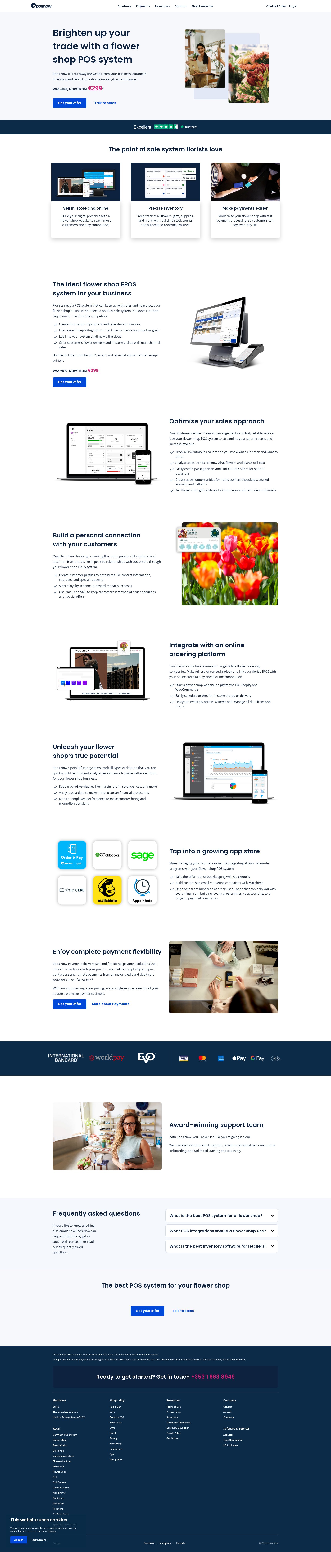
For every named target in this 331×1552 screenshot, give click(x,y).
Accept (18, 1539)
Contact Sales (276, 6)
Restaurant (116, 1448)
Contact (181, 6)
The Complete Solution (65, 1411)
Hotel (113, 1433)
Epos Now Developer (177, 1427)
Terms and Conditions (178, 1422)
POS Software (230, 1445)
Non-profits (116, 1459)
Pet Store (58, 1508)
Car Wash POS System (65, 1434)
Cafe (112, 1411)
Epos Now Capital (232, 1440)
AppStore (228, 1434)
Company (228, 1417)
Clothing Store (61, 1514)
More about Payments (110, 1004)
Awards (227, 1411)
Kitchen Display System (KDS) (69, 1417)
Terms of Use (173, 1406)
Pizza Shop (115, 1443)
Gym (112, 1427)
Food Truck (116, 1422)
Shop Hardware (202, 6)
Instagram (165, 1543)
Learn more (38, 1539)
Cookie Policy (173, 1433)
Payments (143, 6)
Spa (112, 1454)
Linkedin (181, 1543)
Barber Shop (59, 1440)
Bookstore (58, 1498)
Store (56, 1406)
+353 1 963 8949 (213, 1376)
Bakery (113, 1438)
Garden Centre (61, 1487)
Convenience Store (63, 1455)
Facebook (149, 1543)
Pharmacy (58, 1466)
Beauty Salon (60, 1445)
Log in (293, 6)
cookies (52, 1531)
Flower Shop (59, 1471)
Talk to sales (105, 103)
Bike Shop (58, 1450)
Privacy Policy (173, 1411)
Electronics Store (62, 1461)
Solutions (124, 6)
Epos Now (41, 5)
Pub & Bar (115, 1406)
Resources (162, 6)
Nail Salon (58, 1503)
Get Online (172, 1438)
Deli (55, 1477)
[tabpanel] (86, 200)
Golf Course (59, 1482)
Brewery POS (117, 1417)
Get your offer (69, 103)
